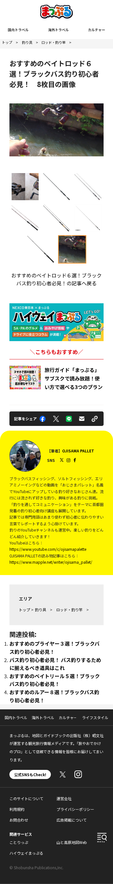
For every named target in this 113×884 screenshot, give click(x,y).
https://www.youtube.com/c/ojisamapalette (47, 549)
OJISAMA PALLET (78, 450)
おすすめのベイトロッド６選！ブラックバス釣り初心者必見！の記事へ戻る (56, 279)
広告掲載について (71, 820)
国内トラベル (18, 29)
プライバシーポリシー (75, 809)
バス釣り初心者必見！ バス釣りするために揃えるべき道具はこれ (55, 664)
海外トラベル (58, 29)
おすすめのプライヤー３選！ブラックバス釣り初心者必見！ (54, 647)
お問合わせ (18, 820)
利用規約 (16, 809)
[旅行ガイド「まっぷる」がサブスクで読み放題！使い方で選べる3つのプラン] (25, 377)
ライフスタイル (95, 717)
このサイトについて (26, 798)
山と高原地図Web (71, 842)
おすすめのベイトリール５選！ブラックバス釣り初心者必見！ (54, 680)
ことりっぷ (18, 842)
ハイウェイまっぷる (26, 853)
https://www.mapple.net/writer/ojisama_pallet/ (50, 562)
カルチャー (96, 29)
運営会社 (64, 798)
